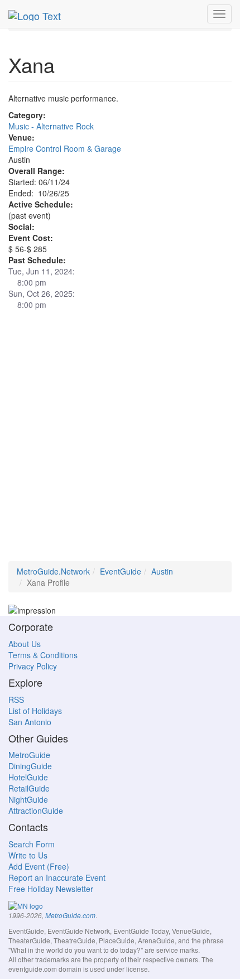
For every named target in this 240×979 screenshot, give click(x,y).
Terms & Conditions (43, 654)
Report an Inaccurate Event (56, 877)
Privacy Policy (32, 666)
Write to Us (27, 855)
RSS (16, 699)
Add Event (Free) (38, 866)
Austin (162, 571)
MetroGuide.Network (53, 571)
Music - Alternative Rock (51, 126)
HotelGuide (28, 777)
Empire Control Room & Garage (64, 148)
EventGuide (120, 571)
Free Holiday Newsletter (50, 888)
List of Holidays (35, 710)
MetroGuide (29, 754)
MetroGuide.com (70, 915)
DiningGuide (30, 765)
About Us (24, 643)
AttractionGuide (35, 810)
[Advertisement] (120, 441)
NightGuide (28, 799)
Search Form (31, 844)
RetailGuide (29, 788)
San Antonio (29, 721)
